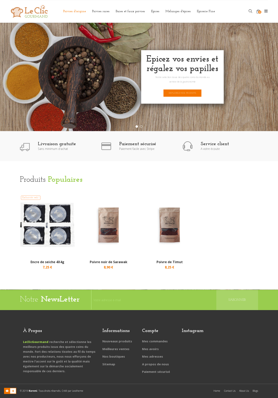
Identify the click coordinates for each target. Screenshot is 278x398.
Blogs (255, 391)
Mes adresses (152, 356)
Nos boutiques (113, 356)
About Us (244, 391)
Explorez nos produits (182, 93)
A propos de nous (155, 364)
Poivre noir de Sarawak (108, 262)
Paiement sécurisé (156, 372)
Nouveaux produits (117, 341)
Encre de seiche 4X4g (47, 262)
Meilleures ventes (115, 349)
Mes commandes (155, 341)
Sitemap (108, 364)
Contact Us (229, 391)
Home (216, 391)
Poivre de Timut (170, 262)
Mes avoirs (150, 349)
